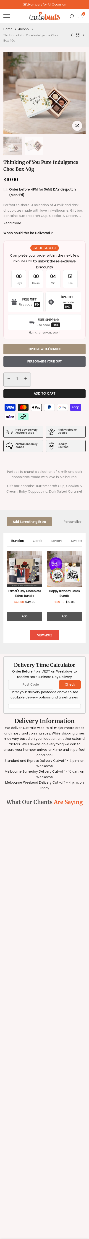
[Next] (82, 586)
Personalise (72, 521)
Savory (56, 540)
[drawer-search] (71, 16)
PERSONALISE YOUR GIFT (44, 361)
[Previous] (6, 586)
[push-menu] (6, 16)
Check (70, 684)
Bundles (17, 540)
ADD (24, 616)
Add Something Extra (29, 521)
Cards (37, 540)
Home (8, 29)
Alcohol (23, 29)
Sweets (77, 540)
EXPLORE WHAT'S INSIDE (44, 349)
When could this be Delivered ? (28, 233)
